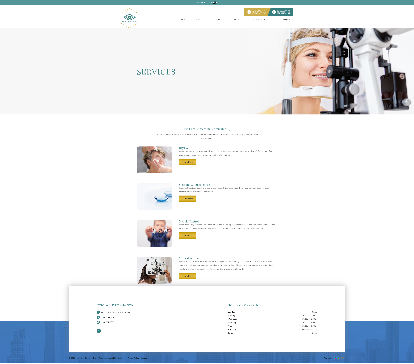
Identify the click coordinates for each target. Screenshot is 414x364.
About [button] (198, 19)
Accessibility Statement (116, 358)
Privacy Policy (133, 358)
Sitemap (144, 358)
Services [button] (218, 19)
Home (183, 19)
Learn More (187, 162)
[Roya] (339, 358)
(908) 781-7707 (259, 13)
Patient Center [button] (261, 19)
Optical (238, 19)
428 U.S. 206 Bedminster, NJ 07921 (115, 312)
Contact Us (287, 19)
